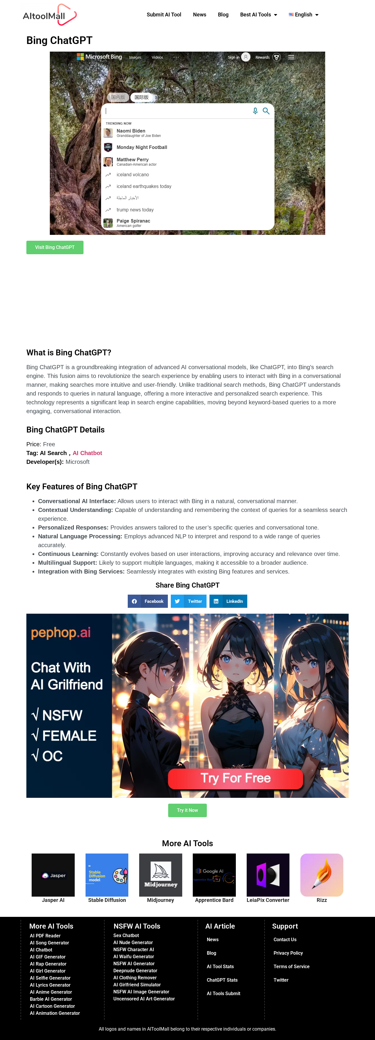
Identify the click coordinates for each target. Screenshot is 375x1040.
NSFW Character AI (133, 949)
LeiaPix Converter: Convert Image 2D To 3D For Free (271, 871)
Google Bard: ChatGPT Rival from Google (217, 866)
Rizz (322, 900)
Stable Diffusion (107, 900)
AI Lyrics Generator (50, 985)
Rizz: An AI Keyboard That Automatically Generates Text (325, 868)
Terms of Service (292, 966)
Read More (59, 891)
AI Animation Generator (55, 1013)
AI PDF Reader (45, 936)
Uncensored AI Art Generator (144, 999)
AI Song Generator (49, 943)
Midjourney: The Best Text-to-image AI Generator (163, 868)
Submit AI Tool (164, 14)
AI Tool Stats (220, 966)
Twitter (281, 980)
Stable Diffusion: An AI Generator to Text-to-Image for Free (111, 871)
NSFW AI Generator (134, 963)
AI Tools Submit (223, 993)
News (199, 14)
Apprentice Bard (214, 900)
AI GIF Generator (48, 957)
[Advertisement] (187, 301)
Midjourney (160, 900)
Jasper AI (53, 900)
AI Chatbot (87, 453)
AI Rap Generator (48, 964)
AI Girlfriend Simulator (137, 985)
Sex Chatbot (126, 935)
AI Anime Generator (51, 992)
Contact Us (285, 939)
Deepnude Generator (135, 970)
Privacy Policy (288, 953)
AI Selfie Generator (50, 978)
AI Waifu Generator (133, 956)
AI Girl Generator (48, 971)
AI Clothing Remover (135, 977)
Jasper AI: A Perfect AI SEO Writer (56, 866)
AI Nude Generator (133, 942)
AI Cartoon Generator (52, 1006)
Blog (223, 14)
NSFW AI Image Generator (141, 992)
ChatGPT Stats (222, 980)
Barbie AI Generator (51, 999)
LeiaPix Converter (268, 900)
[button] (148, 601)
